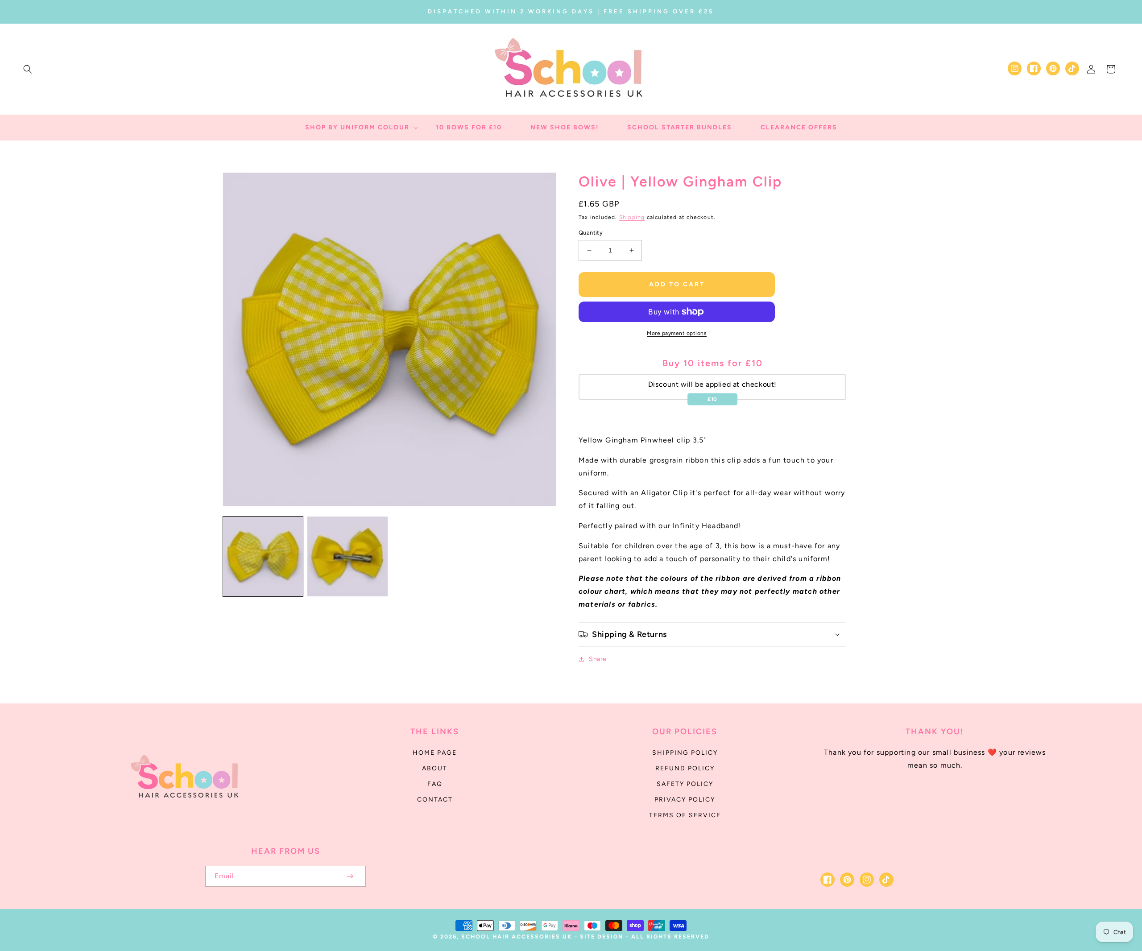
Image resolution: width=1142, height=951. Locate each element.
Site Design (602, 936)
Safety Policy (685, 784)
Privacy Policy (684, 799)
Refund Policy (685, 768)
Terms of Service (685, 815)
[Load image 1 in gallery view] (263, 556)
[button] (27, 69)
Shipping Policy (685, 753)
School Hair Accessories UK (516, 936)
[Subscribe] (349, 876)
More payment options (677, 333)
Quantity (591, 232)
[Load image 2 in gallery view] (347, 556)
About (434, 768)
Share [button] (598, 659)
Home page (435, 753)
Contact (435, 799)
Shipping (632, 217)
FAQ (435, 784)
